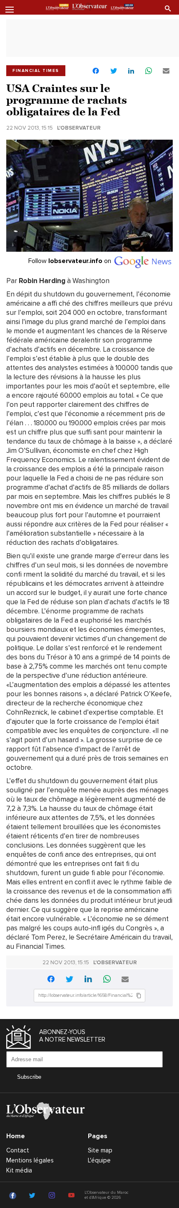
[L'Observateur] (57, 8)
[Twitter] (33, 1195)
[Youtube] (72, 1195)
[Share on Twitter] (113, 71)
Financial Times (35, 70)
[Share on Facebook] (95, 71)
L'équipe (99, 1160)
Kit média (19, 1170)
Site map (100, 1150)
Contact (17, 1150)
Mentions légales (30, 1160)
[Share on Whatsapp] (148, 71)
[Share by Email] (166, 71)
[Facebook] (14, 1195)
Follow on (70, 261)
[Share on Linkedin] (131, 71)
